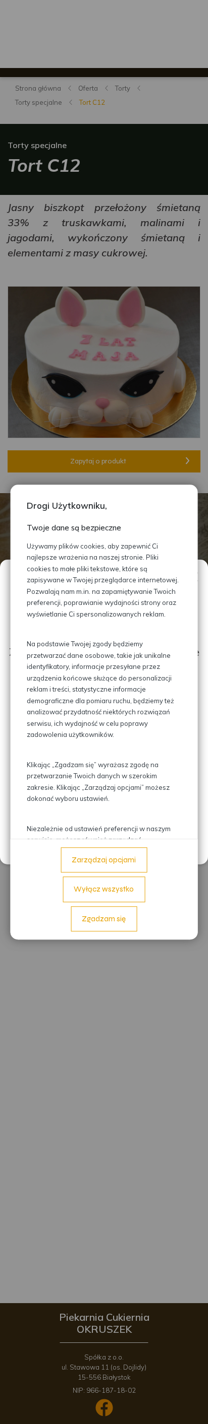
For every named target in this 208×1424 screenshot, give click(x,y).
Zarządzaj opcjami (104, 859)
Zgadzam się (104, 918)
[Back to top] (190, 1406)
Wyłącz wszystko (104, 889)
